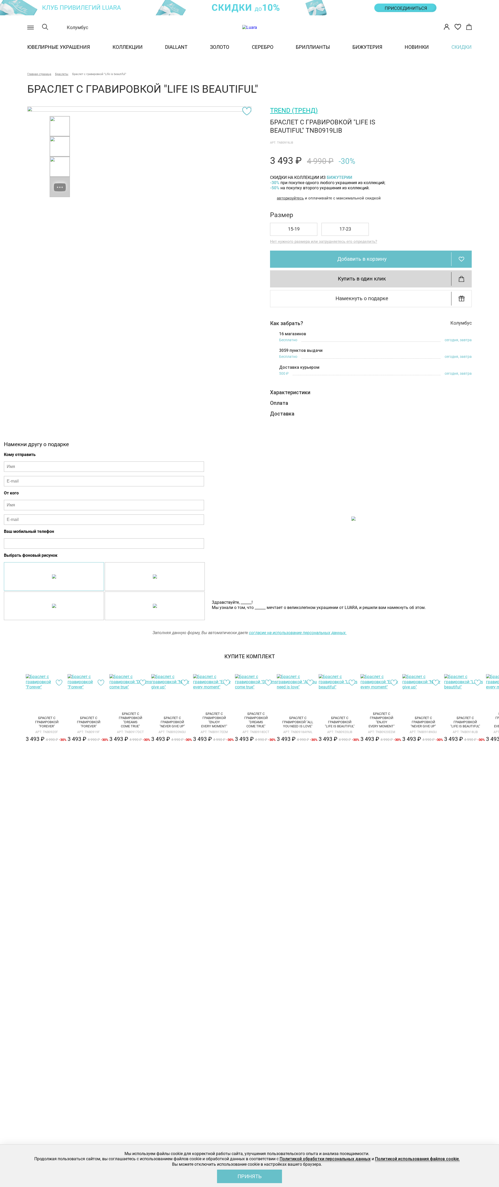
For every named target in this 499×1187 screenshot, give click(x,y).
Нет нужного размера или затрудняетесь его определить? (323, 241)
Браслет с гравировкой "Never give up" (172, 722)
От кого (11, 493)
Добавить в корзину (361, 259)
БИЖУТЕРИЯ (367, 47)
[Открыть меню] (30, 27)
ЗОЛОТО (219, 47)
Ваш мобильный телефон (29, 531)
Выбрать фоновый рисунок (30, 555)
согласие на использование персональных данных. (298, 632)
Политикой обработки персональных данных (325, 1158)
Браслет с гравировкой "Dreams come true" (130, 720)
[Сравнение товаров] (458, 27)
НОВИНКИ (417, 47)
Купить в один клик (362, 279)
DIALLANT (176, 47)
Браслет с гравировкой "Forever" (46, 722)
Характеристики (290, 392)
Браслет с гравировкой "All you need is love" (297, 722)
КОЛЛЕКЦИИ (128, 47)
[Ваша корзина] (469, 27)
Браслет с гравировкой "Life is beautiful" (339, 722)
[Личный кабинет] (446, 27)
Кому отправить (20, 454)
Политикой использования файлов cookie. (417, 1158)
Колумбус (77, 27)
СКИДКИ (461, 47)
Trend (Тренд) (294, 110)
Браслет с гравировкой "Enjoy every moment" (214, 720)
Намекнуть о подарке (362, 298)
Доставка (282, 414)
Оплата (279, 403)
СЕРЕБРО (262, 47)
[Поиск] (45, 27)
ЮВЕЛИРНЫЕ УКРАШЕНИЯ (58, 47)
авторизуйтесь (290, 198)
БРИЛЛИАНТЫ (313, 47)
